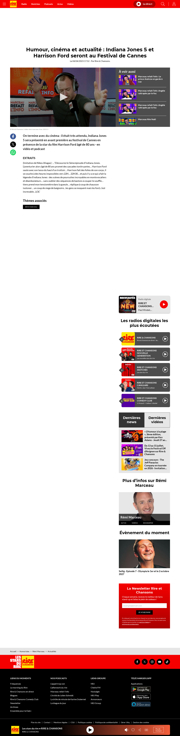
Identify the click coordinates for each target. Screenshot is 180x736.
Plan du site (36, 722)
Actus (60, 4)
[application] (63, 97)
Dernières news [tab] (131, 420)
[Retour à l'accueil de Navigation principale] (13, 4)
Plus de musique (158, 730)
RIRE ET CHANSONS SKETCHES (147, 368)
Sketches (35, 4)
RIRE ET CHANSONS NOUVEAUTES (146, 305)
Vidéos (70, 4)
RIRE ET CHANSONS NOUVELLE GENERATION (147, 353)
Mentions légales (60, 722)
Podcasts (48, 4)
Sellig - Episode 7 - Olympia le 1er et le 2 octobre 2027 (144, 573)
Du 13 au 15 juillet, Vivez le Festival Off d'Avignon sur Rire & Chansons (155, 450)
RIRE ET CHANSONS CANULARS (147, 383)
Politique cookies (85, 722)
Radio (24, 4)
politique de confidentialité (130, 624)
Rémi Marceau (130, 517)
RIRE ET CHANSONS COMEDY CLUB (147, 399)
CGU (73, 722)
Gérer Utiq (125, 722)
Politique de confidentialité (106, 722)
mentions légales (144, 622)
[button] (63, 97)
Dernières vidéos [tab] (157, 420)
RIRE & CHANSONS (146, 337)
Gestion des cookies (141, 722)
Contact (47, 722)
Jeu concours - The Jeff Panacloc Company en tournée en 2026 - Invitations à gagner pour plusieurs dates (155, 467)
